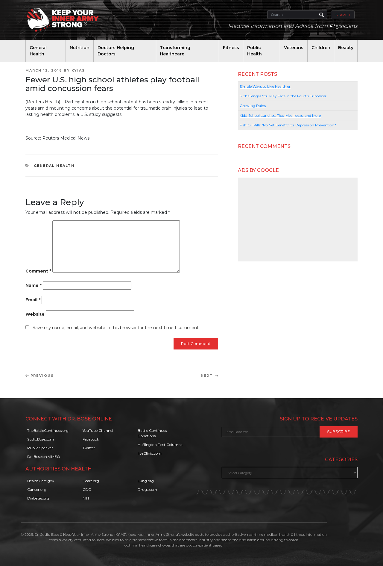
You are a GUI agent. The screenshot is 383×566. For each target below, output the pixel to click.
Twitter (89, 448)
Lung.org (146, 481)
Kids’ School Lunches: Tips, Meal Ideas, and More (280, 115)
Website (35, 314)
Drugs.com (147, 489)
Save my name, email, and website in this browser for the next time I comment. (116, 327)
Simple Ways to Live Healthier (265, 86)
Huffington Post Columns (160, 444)
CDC (87, 489)
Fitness (231, 47)
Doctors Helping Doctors (116, 51)
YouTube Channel (98, 430)
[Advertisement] (298, 219)
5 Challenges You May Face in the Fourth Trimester (283, 96)
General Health (38, 51)
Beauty (345, 47)
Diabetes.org (38, 498)
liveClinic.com (150, 453)
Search (342, 15)
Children (320, 47)
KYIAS (78, 70)
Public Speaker (40, 448)
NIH (86, 498)
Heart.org (91, 481)
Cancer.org (36, 489)
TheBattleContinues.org (48, 430)
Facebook (91, 439)
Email (32, 299)
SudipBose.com (40, 439)
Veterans (293, 47)
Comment (38, 271)
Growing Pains (253, 105)
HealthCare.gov (40, 481)
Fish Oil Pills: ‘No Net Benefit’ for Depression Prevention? (288, 125)
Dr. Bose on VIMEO (43, 456)
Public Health (254, 51)
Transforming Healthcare (175, 51)
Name (33, 285)
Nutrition (79, 47)
